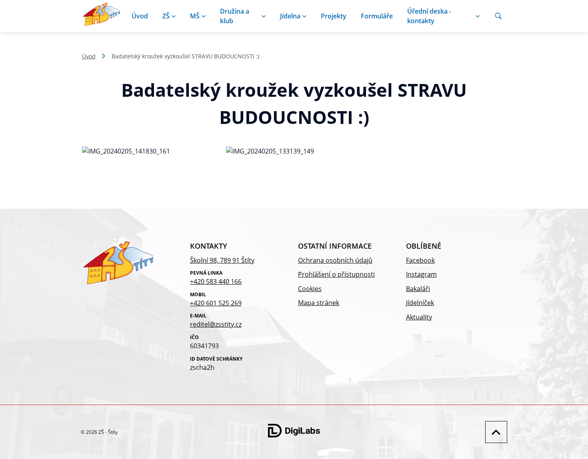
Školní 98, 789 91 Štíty (222, 260)
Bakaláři (418, 288)
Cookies (310, 288)
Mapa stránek (318, 302)
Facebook (420, 260)
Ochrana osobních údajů (335, 260)
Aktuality (419, 317)
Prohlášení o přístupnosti (336, 274)
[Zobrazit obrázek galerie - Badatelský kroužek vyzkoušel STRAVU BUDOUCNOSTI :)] (150, 151)
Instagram (421, 274)
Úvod (140, 16)
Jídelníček (420, 302)
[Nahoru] (494, 432)
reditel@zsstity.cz (216, 324)
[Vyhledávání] (498, 16)
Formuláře (377, 16)
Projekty (333, 16)
